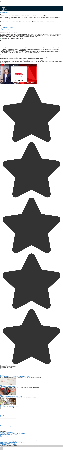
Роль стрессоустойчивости (6, 29)
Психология (4, 8)
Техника (3, 7)
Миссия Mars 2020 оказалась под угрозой (7, 443)
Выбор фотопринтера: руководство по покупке (8, 434)
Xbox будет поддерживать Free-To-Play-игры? (8, 444)
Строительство (4, 9)
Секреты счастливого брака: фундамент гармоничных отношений (11, 426)
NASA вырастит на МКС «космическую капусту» (8, 436)
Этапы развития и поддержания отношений (7, 386)
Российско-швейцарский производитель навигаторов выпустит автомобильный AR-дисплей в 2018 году (18, 440)
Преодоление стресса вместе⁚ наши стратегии (10, 28)
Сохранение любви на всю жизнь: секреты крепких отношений (11, 396)
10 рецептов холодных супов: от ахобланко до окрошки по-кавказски (12, 433)
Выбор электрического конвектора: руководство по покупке (10, 441)
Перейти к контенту (3, 0)
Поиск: (1, 4)
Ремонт (3, 10)
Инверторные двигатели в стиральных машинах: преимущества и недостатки (13, 435)
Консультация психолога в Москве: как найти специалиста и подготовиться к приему (15, 376)
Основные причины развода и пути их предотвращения (10, 416)
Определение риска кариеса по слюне (7, 432)
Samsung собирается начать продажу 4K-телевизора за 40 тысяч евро (12, 442)
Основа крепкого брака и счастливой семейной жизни (9, 406)
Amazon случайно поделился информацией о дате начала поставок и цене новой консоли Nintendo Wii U (18, 437)
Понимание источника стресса (7, 27)
